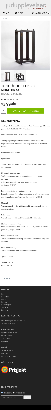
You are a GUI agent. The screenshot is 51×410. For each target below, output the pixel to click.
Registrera (8, 393)
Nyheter (5, 18)
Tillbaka (6, 278)
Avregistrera (20, 393)
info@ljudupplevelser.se (15, 321)
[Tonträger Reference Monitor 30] (25, 45)
